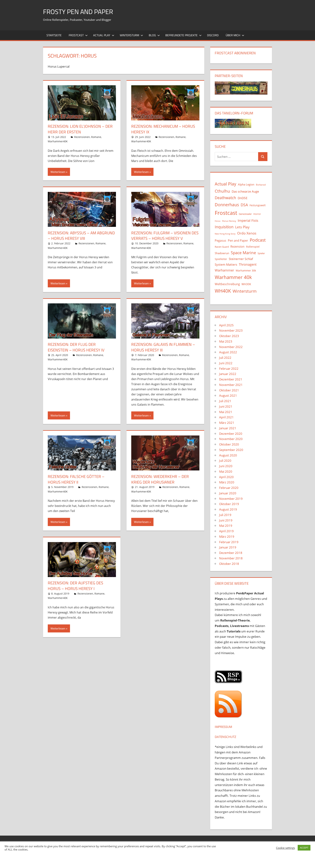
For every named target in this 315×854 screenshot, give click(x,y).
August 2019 (228, 509)
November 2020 (231, 439)
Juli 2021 (225, 401)
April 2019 (226, 531)
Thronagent (247, 264)
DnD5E (242, 198)
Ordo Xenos (246, 233)
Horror (257, 214)
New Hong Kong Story (225, 233)
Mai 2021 (225, 412)
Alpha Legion (246, 184)
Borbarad (261, 184)
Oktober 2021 (229, 390)
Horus (217, 221)
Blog (152, 35)
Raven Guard (222, 246)
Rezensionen (82, 137)
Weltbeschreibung (227, 284)
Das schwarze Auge (245, 191)
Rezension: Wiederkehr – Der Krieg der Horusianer (160, 479)
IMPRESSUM (223, 727)
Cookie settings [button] (285, 847)
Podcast (258, 240)
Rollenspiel (253, 246)
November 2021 (231, 385)
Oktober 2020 (229, 444)
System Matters (226, 264)
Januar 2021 (227, 428)
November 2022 (231, 347)
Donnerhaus (227, 205)
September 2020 (231, 450)
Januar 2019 (227, 547)
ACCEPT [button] (304, 847)
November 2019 (231, 499)
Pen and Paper (238, 241)
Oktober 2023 (229, 336)
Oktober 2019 (229, 504)
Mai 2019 (225, 525)
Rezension (237, 247)
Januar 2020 (227, 493)
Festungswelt (258, 205)
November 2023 (231, 330)
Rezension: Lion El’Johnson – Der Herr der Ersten (80, 129)
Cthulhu (222, 191)
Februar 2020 (228, 488)
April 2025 (226, 325)
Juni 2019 (225, 520)
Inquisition (224, 226)
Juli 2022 (225, 357)
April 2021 (226, 417)
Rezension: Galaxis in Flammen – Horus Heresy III (163, 347)
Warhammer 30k (246, 270)
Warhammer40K (58, 141)
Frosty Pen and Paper (78, 12)
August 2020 (228, 455)
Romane (96, 137)
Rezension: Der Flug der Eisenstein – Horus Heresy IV (76, 347)
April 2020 (226, 477)
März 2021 (226, 423)
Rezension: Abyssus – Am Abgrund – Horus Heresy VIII (81, 236)
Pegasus (220, 241)
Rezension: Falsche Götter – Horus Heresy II (76, 479)
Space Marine (243, 252)
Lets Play (242, 226)
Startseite (54, 35)
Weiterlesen (57, 172)
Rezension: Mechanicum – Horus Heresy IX (163, 129)
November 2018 (231, 558)
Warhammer (224, 270)
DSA (244, 204)
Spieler (261, 253)
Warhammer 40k (233, 277)
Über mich (233, 35)
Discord (213, 35)
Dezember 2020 (230, 433)
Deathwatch (225, 197)
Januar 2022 (227, 374)
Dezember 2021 (230, 379)
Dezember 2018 (230, 553)
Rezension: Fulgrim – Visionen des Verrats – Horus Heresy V (165, 236)
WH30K (246, 284)
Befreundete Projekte (181, 35)
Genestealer (245, 214)
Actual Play (101, 35)
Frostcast (76, 35)
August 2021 (228, 395)
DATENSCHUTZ (225, 737)
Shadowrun (222, 253)
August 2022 (228, 352)
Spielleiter (221, 259)
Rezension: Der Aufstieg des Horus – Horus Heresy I (75, 586)
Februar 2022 (228, 368)
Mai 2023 (225, 341)
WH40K (223, 291)
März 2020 (226, 482)
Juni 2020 (225, 466)
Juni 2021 (225, 406)
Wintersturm (129, 35)
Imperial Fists (248, 220)
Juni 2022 (225, 363)
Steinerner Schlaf (241, 259)
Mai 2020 (225, 471)
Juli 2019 (225, 515)
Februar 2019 (228, 542)
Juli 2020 (225, 460)
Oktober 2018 (229, 564)
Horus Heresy (229, 220)
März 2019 (226, 536)
